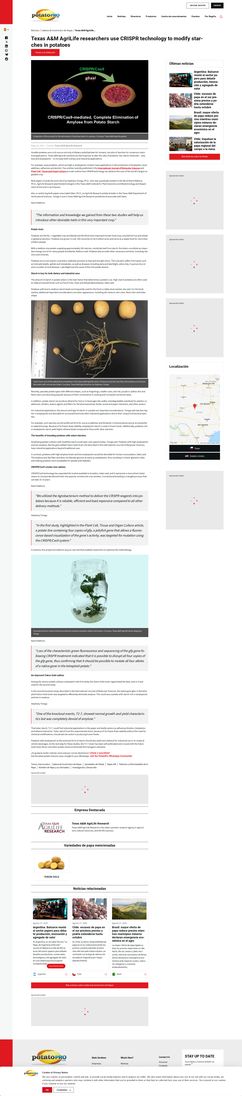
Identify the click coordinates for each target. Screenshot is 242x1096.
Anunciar (163, 1062)
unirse (217, 5)
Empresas (96, 1063)
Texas (197, 448)
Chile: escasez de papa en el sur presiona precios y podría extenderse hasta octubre (205, 100)
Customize (62, 1090)
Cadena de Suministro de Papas (67, 764)
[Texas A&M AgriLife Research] (89, 827)
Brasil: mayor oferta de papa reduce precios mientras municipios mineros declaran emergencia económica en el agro (206, 122)
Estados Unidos (197, 456)
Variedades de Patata (94, 764)
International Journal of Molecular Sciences (119, 168)
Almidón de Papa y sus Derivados (54, 767)
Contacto (163, 1065)
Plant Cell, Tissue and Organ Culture (48, 171)
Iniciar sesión (197, 5)
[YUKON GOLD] (51, 867)
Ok (47, 1090)
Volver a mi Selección (45, 52)
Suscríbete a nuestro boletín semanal (200, 1063)
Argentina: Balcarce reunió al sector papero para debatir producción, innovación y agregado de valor (206, 80)
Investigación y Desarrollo (84, 767)
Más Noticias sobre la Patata (195, 156)
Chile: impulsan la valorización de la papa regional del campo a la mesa (205, 144)
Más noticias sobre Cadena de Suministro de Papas (89, 985)
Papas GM (111, 764)
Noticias (124, 1063)
